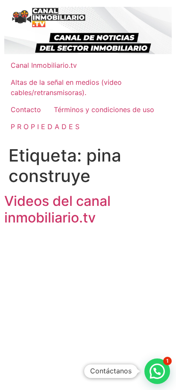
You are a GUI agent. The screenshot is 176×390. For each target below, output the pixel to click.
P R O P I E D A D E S (45, 126)
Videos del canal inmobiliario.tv (57, 209)
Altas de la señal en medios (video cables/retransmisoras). (66, 87)
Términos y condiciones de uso (104, 109)
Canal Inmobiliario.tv (44, 65)
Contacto (26, 109)
